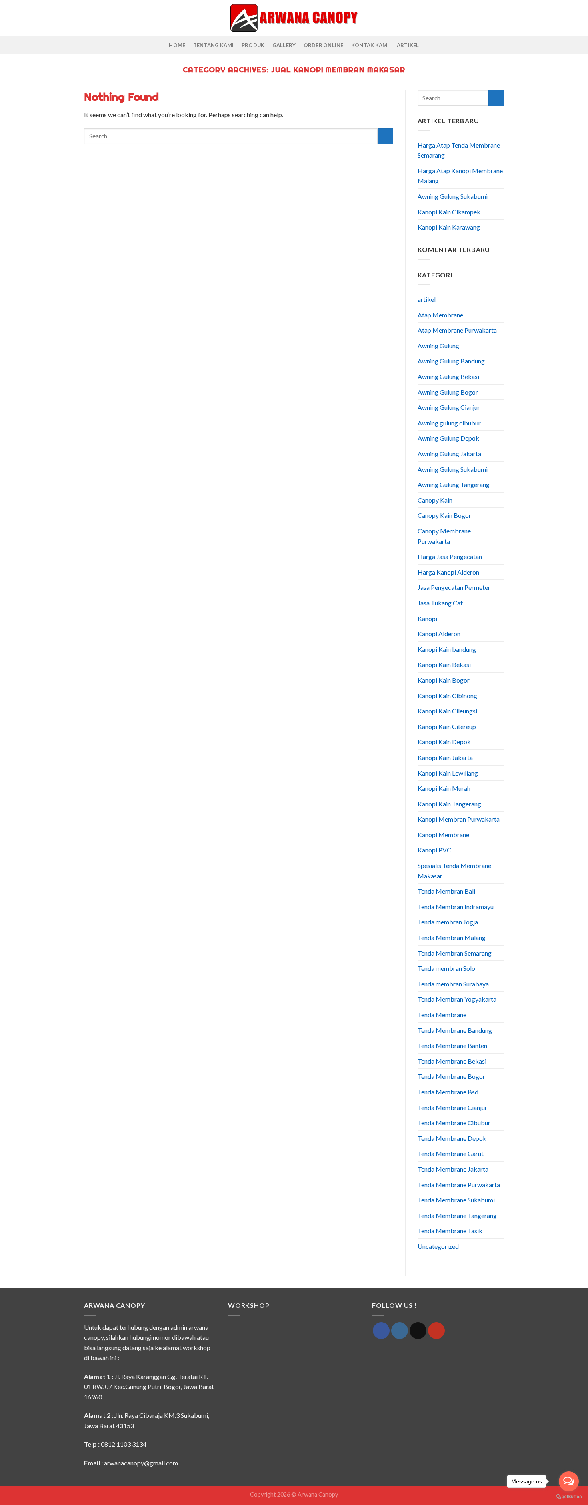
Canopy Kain (435, 500)
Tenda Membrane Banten (452, 1045)
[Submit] (385, 136)
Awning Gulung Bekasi (448, 376)
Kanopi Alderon (439, 633)
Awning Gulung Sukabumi (453, 196)
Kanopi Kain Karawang (449, 227)
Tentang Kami (213, 45)
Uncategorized (438, 1246)
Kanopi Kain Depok (444, 741)
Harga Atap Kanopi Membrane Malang (460, 176)
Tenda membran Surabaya (453, 984)
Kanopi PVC (434, 850)
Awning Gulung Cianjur (449, 407)
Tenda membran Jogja (448, 922)
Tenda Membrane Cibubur (454, 1122)
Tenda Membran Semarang (455, 953)
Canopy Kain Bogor (444, 515)
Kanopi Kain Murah (444, 788)
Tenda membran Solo (446, 968)
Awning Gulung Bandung (451, 361)
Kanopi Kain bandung (447, 649)
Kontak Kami (370, 45)
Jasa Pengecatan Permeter (454, 587)
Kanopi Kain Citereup (447, 726)
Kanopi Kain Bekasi (444, 664)
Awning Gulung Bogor (448, 392)
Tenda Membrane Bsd (448, 1092)
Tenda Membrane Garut (451, 1153)
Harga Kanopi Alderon (448, 572)
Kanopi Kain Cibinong (447, 695)
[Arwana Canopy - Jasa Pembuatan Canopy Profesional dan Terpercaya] (294, 17)
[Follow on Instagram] (399, 1330)
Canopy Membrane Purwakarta (444, 536)
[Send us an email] (418, 1330)
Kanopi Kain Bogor (444, 680)
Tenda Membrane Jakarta (453, 1169)
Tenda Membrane (442, 1014)
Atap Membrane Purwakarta (457, 330)
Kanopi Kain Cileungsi (447, 711)
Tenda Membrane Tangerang (457, 1215)
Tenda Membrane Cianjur (452, 1107)
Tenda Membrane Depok (452, 1138)
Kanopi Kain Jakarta (445, 757)
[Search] (87, 18)
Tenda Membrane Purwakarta (459, 1184)
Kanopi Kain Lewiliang (448, 773)
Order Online (324, 45)
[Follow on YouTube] (436, 1330)
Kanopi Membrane (443, 834)
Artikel (408, 45)
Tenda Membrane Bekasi (452, 1061)
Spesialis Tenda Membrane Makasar (454, 871)
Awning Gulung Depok (448, 438)
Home (177, 45)
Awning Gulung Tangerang (454, 484)
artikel (427, 299)
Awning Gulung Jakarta (449, 453)
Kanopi (427, 618)
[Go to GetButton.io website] (569, 1496)
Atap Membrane (440, 315)
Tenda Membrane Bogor (451, 1076)
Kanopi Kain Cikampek (449, 212)
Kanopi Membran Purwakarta (459, 819)
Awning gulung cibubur (449, 423)
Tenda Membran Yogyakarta (457, 999)
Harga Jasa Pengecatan (450, 556)
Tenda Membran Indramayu (456, 906)
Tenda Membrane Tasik (450, 1230)
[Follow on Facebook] (381, 1330)
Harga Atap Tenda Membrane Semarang (459, 150)
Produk (253, 45)
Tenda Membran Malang (452, 937)
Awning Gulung (438, 345)
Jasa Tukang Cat (440, 603)
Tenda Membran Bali (446, 891)
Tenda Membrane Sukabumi (456, 1200)
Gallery (284, 45)
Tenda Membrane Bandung (455, 1030)
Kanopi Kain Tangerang (449, 804)
